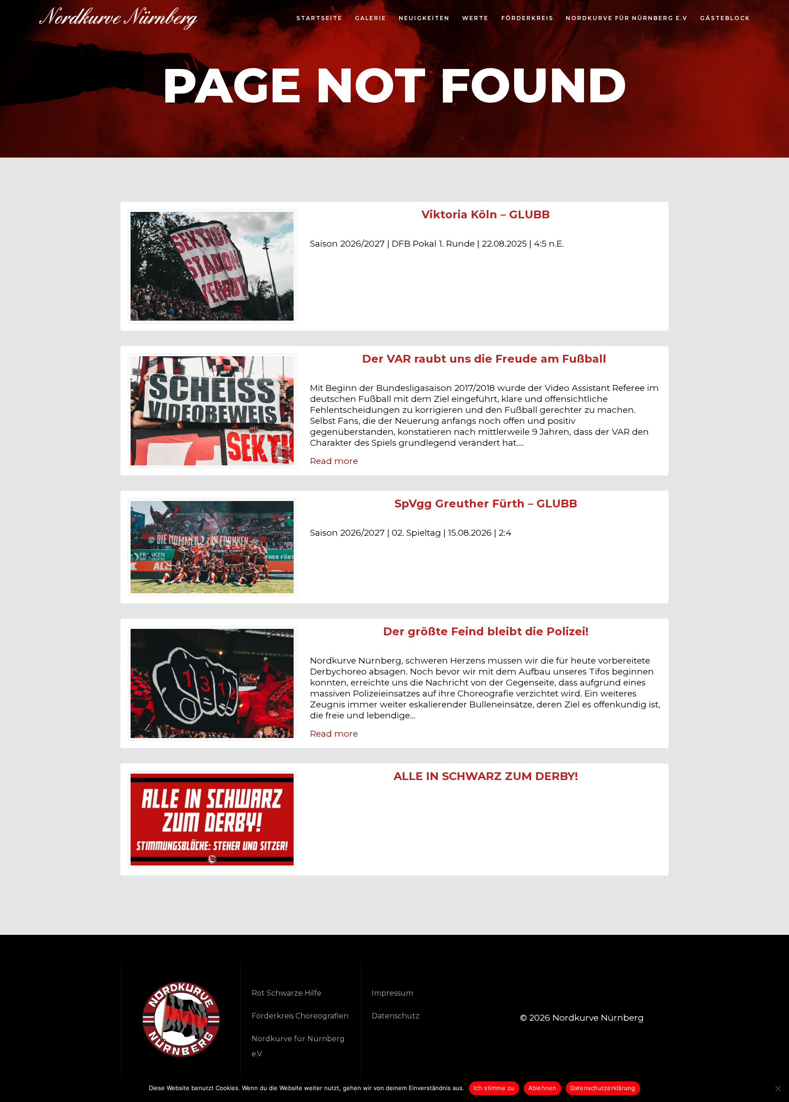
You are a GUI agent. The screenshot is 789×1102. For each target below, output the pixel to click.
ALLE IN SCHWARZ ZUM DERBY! (486, 776)
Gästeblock (725, 18)
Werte (475, 18)
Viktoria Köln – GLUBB (485, 214)
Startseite (319, 18)
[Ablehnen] (777, 1088)
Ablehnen (542, 1087)
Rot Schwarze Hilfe (286, 993)
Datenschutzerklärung (603, 1087)
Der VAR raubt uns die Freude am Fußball (486, 358)
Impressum (392, 993)
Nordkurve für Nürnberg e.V (627, 18)
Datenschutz (396, 1016)
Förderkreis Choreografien (300, 1016)
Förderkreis (527, 18)
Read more (334, 461)
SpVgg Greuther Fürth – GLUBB (485, 503)
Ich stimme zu (493, 1087)
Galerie (370, 18)
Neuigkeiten (424, 18)
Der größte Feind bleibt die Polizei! (486, 631)
